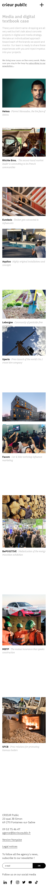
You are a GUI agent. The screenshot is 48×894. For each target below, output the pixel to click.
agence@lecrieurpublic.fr (16, 832)
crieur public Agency (14, 5)
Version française (12, 839)
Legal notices (9, 846)
